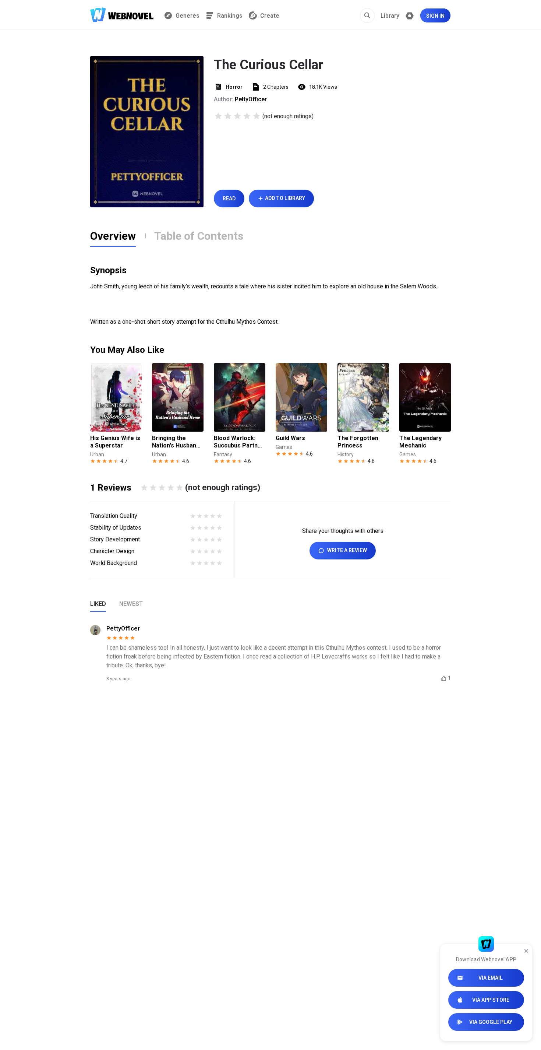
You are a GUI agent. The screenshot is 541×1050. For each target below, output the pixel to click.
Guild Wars (290, 438)
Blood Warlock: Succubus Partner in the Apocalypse (239, 442)
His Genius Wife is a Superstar (115, 442)
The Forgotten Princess (357, 442)
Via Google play (490, 1022)
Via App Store (490, 1000)
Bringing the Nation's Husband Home (175, 442)
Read (229, 198)
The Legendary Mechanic (420, 442)
